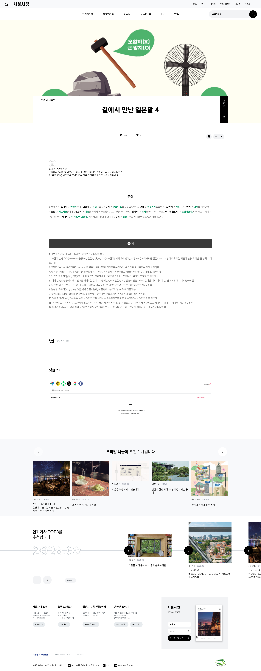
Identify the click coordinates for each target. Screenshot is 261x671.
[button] (222, 451)
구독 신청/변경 (90, 624)
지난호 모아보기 (177, 638)
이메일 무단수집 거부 (62, 654)
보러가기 (135, 624)
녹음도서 (173, 624)
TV (162, 14)
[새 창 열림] (220, 663)
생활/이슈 (108, 14)
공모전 (237, 3)
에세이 (127, 14)
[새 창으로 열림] (209, 136)
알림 (176, 14)
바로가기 (38, 624)
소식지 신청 (120, 624)
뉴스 (195, 3)
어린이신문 (225, 3)
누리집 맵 (80, 654)
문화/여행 (87, 14)
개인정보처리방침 (40, 654)
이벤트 (247, 3)
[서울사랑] (21, 4)
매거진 (213, 3)
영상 (203, 3)
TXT (172, 631)
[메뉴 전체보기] (255, 4)
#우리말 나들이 (64, 340)
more (69, 580)
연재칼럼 (146, 14)
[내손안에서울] (7, 4)
